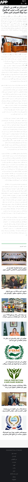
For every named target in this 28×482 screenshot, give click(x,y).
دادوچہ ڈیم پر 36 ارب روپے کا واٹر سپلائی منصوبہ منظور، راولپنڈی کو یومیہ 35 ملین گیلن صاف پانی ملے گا (15, 293)
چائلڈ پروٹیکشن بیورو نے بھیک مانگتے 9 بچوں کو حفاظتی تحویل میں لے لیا (14, 386)
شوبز (14, 471)
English (14, 479)
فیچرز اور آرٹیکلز (14, 474)
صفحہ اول (14, 453)
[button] (22, 3)
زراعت (14, 468)
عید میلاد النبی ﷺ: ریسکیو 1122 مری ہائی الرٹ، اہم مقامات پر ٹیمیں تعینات (14, 315)
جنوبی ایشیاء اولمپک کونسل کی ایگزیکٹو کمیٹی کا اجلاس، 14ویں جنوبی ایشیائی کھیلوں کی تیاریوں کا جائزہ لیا (14, 269)
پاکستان (14, 456)
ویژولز (14, 476)
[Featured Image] (14, 258)
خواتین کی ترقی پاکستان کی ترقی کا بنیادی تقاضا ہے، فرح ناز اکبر (15, 339)
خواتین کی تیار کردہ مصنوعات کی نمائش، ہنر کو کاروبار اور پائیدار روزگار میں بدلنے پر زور (14, 363)
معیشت (14, 462)
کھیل (14, 465)
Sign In (24, 1)
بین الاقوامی (14, 459)
